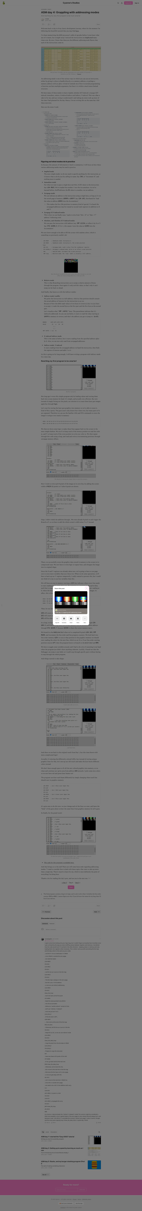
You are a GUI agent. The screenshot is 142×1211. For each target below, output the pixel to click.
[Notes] (78, 618)
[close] (86, 588)
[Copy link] (57, 618)
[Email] (71, 618)
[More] (84, 618)
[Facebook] (64, 618)
